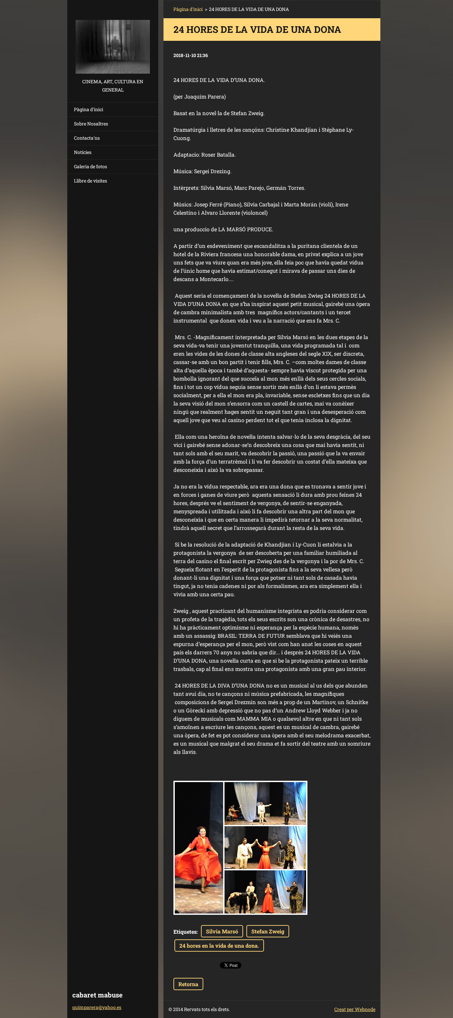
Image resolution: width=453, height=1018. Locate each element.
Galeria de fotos (90, 166)
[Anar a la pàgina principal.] (112, 38)
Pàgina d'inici (88, 109)
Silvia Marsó (222, 931)
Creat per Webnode (354, 1009)
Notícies (83, 152)
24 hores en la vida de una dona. (219, 945)
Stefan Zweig (267, 931)
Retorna (188, 984)
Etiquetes (185, 931)
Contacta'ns (87, 138)
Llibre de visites (90, 181)
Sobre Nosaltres (91, 123)
